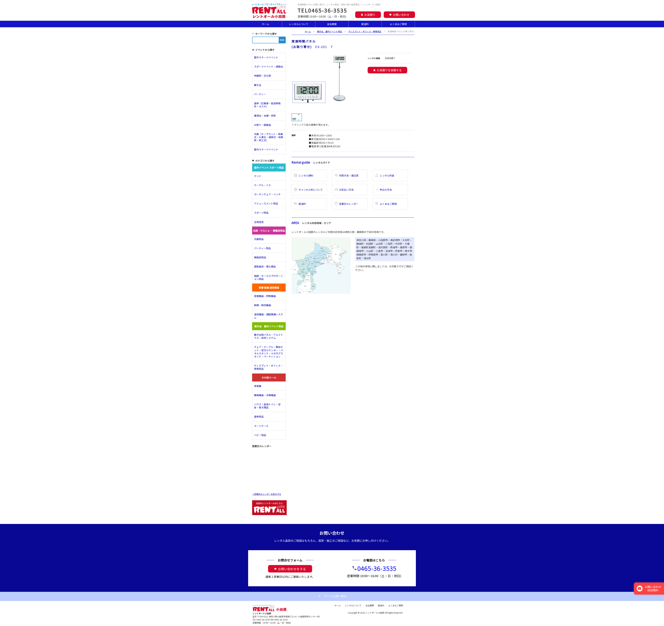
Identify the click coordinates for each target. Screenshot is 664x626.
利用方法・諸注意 (346, 175)
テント (257, 176)
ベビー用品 (260, 435)
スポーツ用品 (261, 212)
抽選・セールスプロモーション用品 (268, 277)
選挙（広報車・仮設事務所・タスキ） (267, 105)
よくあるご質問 (398, 24)
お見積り (368, 15)
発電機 (257, 386)
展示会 (257, 85)
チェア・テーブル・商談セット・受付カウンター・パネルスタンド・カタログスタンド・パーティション (268, 351)
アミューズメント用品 (266, 203)
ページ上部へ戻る (332, 596)
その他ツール (269, 377)
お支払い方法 (344, 189)
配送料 (365, 24)
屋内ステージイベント (266, 149)
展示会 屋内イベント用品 (329, 31)
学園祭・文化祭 (262, 75)
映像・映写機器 (262, 305)
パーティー (261, 94)
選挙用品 (259, 416)
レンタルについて (298, 24)
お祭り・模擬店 (262, 125)
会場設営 (259, 222)
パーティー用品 (262, 248)
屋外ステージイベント (266, 57)
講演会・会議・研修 (265, 115)
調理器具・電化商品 (265, 266)
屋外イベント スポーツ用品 (269, 167)
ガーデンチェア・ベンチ (267, 194)
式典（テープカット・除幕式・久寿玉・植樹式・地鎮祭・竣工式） (268, 137)
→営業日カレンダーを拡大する (266, 494)
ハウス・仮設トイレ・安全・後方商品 (267, 406)
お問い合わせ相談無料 (649, 588)
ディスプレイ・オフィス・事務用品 (364, 31)
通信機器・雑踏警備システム (268, 316)
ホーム (265, 24)
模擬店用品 (260, 257)
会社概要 (332, 24)
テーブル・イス (262, 185)
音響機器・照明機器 (265, 296)
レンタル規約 (303, 175)
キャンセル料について (308, 189)
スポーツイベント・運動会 (268, 66)
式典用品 (259, 239)
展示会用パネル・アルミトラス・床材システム (268, 336)
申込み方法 (383, 189)
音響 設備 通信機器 (269, 287)
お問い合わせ (399, 15)
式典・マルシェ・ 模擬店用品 (269, 230)
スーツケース (261, 426)
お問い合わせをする (290, 569)
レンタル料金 (384, 175)
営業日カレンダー (346, 203)
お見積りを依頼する (387, 70)
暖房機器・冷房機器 (265, 395)
